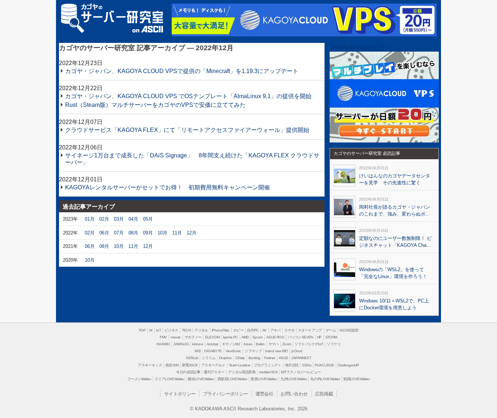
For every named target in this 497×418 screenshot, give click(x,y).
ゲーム (331, 330)
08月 (133, 233)
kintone (197, 344)
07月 (119, 233)
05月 (148, 219)
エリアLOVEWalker (169, 379)
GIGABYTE (213, 351)
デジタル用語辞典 (241, 372)
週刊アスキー (214, 372)
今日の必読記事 (188, 372)
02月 (104, 219)
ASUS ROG (275, 337)
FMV (163, 337)
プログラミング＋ (267, 365)
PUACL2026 (324, 365)
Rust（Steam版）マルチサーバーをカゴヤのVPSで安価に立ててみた (155, 105)
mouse (176, 337)
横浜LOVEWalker (201, 379)
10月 (162, 233)
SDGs (306, 365)
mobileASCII (268, 372)
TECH (186, 330)
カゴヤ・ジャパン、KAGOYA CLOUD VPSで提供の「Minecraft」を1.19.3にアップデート (181, 71)
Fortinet (269, 358)
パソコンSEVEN (300, 337)
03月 (119, 219)
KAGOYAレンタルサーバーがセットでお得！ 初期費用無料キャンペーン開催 (167, 187)
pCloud (296, 351)
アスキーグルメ (213, 365)
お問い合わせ (294, 394)
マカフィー (193, 337)
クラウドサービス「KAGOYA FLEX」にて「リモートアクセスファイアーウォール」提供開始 (187, 130)
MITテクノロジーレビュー (301, 372)
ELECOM (212, 337)
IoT (158, 330)
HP (319, 337)
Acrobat (212, 344)
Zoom (286, 344)
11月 (177, 233)
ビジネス (171, 330)
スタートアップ (310, 330)
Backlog (255, 358)
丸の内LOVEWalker (325, 379)
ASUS (283, 358)
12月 (191, 233)
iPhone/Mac (221, 330)
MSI (197, 351)
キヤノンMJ (231, 344)
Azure (247, 344)
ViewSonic (233, 351)
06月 (104, 233)
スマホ (289, 330)
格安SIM (172, 365)
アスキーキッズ (150, 365)
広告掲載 (324, 394)
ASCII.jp (147, 29)
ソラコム (208, 358)
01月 (90, 219)
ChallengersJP (348, 365)
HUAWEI (163, 344)
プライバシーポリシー (225, 394)
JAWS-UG (180, 344)
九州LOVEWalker (294, 379)
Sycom (258, 337)
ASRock (192, 358)
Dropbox (225, 358)
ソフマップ (253, 351)
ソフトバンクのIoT (308, 344)
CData (240, 358)
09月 (148, 233)
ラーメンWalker (139, 379)
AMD (245, 337)
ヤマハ (274, 344)
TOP (142, 330)
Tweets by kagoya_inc (358, 47)
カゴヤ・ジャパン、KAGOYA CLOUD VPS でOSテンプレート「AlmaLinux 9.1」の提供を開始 (188, 96)
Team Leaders (239, 365)
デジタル (201, 330)
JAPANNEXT (301, 358)
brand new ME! (276, 351)
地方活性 (292, 365)
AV (264, 330)
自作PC (253, 330)
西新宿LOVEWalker (232, 379)
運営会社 (264, 394)
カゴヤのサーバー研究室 (112, 14)
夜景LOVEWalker (264, 379)
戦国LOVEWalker (356, 379)
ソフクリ (334, 344)
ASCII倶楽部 (348, 330)
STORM (331, 337)
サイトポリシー (180, 394)
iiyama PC (230, 337)
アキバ (275, 330)
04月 (133, 219)
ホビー (238, 330)
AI (150, 330)
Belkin (260, 344)
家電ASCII (190, 365)
